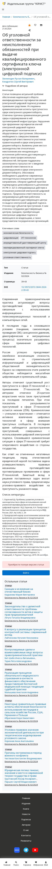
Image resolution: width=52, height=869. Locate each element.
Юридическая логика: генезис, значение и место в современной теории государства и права (24, 773)
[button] (29, 24)
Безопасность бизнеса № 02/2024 (30, 16)
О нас (26, 830)
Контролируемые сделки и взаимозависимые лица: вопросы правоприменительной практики (24, 652)
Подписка (26, 819)
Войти (26, 572)
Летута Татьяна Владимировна (20, 617)
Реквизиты (26, 840)
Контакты (26, 835)
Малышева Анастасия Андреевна (21, 692)
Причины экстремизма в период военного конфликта (23, 754)
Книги (26, 808)
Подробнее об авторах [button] (16, 85)
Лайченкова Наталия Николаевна (21, 637)
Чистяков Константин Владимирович (23, 758)
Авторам (26, 824)
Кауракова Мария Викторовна (20, 594)
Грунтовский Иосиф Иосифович (21, 778)
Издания (26, 803)
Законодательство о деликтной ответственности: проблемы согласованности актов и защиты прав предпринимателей (24, 610)
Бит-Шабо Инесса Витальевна (20, 658)
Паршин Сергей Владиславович (21, 781)
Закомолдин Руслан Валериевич (18, 78)
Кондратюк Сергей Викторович (18, 81)
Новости (26, 814)
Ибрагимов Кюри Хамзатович (19, 718)
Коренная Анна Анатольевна (19, 741)
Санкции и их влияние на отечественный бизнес (19, 590)
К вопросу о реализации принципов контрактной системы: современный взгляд (25, 632)
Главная (6, 16)
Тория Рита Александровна (18, 661)
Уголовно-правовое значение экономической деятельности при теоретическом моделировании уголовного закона (24, 734)
